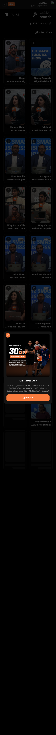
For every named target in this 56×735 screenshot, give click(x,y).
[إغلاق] (8, 335)
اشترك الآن (28, 398)
